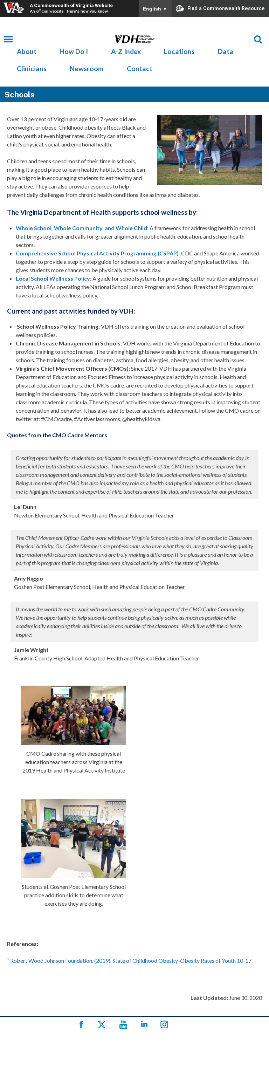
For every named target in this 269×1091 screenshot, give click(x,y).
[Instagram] (166, 1024)
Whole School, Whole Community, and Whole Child (81, 228)
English (155, 9)
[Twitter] (103, 1024)
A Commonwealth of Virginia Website (71, 5)
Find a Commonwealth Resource (226, 8)
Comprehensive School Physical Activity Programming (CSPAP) (97, 253)
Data (225, 51)
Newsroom (87, 68)
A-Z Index (126, 51)
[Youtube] (124, 1024)
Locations (179, 51)
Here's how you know (87, 11)
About (26, 51)
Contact (139, 68)
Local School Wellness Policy (53, 278)
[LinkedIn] (145, 1024)
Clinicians (32, 68)
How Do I (74, 51)
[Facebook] (82, 1024)
